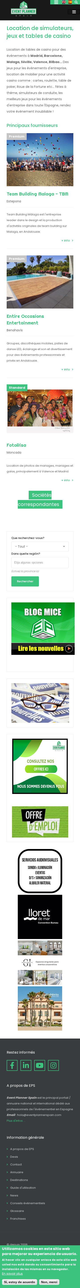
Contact (16, 1164)
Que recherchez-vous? (27, 538)
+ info (65, 240)
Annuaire (16, 1172)
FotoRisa (16, 445)
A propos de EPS (22, 1149)
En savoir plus (12, 1273)
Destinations (19, 1180)
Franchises (18, 1219)
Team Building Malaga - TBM (37, 194)
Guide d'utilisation (23, 1188)
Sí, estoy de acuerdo (19, 1282)
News (14, 1195)
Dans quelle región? (25, 554)
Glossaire (17, 1211)
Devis (14, 1157)
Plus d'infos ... (16, 1121)
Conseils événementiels (27, 1203)
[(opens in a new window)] (40, 892)
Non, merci (49, 1282)
